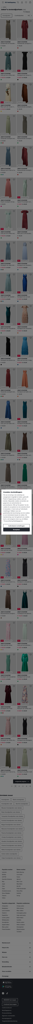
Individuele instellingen (16, 526)
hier (20, 519)
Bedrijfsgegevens (18, 521)
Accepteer (16, 529)
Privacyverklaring (8, 521)
